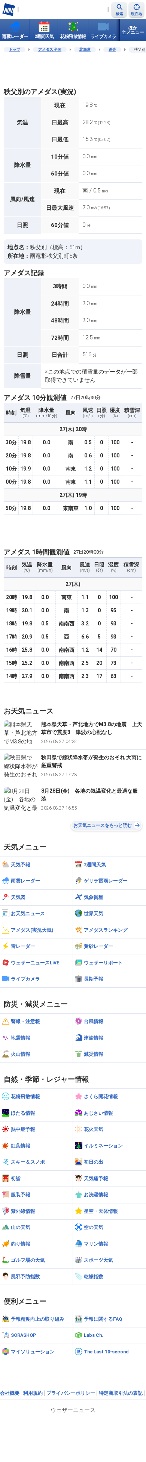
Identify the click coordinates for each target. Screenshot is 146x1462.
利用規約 (33, 1393)
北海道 (85, 49)
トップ (14, 49)
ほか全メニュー (133, 30)
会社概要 (9, 1393)
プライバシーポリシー (70, 1393)
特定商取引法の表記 (121, 1393)
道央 (112, 49)
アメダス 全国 (49, 49)
